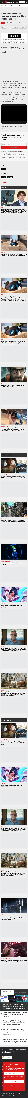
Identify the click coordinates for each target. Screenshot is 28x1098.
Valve (3, 169)
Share (5, 27)
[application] (14, 113)
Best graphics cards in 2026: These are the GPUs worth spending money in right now (15, 1014)
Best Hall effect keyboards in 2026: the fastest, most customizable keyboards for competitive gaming (15, 1041)
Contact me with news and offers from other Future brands (14, 1077)
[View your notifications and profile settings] (13, 2)
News (3, 23)
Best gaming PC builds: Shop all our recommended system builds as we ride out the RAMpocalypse (14, 1022)
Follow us (16, 27)
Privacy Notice (20, 153)
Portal (3, 177)
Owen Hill (9, 22)
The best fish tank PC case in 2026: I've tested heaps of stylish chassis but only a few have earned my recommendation (15, 1032)
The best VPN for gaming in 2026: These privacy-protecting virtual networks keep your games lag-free (14, 1006)
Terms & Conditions (12, 1087)
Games (3, 9)
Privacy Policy (19, 1086)
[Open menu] (2, 2)
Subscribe (22, 2)
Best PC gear (12, 5)
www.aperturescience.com (9, 49)
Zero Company (22, 5)
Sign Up (14, 1081)
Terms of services (18, 151)
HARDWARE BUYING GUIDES (7, 992)
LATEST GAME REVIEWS (20, 992)
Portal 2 (10, 177)
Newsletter (24, 27)
